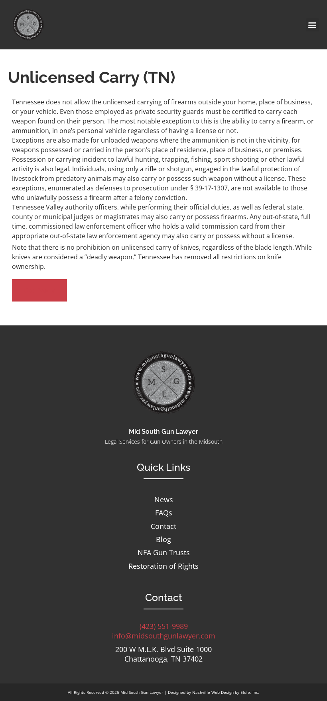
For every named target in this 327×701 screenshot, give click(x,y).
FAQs (163, 512)
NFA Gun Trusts (164, 552)
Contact (163, 526)
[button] (312, 24)
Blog (163, 539)
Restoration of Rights (163, 566)
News (163, 499)
